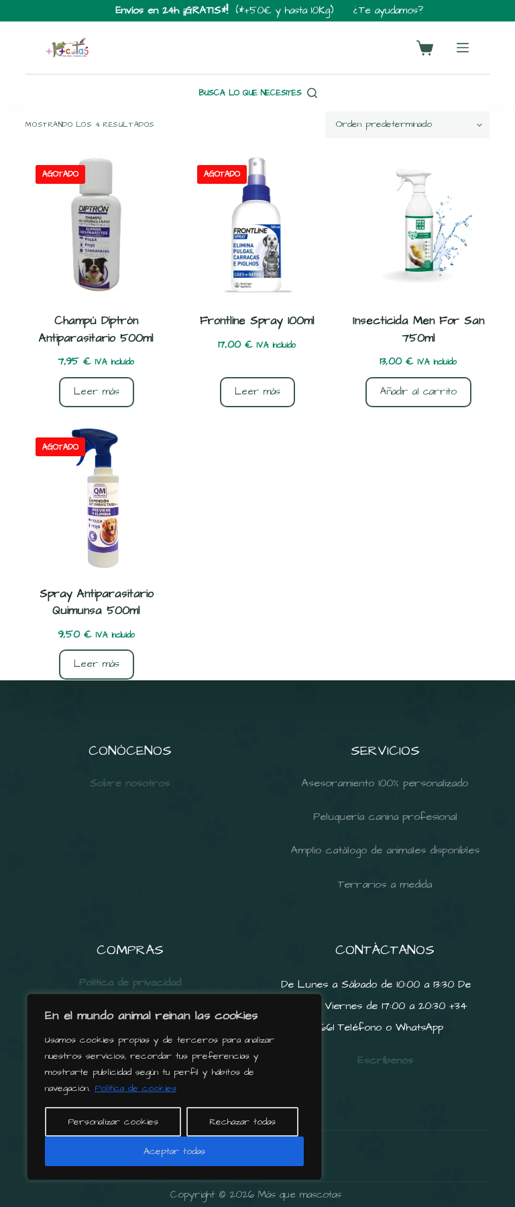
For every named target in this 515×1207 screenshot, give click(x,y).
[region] (174, 1087)
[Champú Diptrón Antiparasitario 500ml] (95, 225)
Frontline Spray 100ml (257, 321)
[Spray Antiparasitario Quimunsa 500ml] (95, 497)
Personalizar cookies (113, 1122)
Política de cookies (135, 1088)
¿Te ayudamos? (388, 10)
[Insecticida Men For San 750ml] (418, 225)
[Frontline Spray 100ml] (257, 225)
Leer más (96, 391)
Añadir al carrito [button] (418, 391)
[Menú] (463, 48)
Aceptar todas (174, 1151)
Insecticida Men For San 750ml (418, 329)
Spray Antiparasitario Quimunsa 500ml (97, 602)
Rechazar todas (242, 1122)
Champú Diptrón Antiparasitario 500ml (96, 329)
